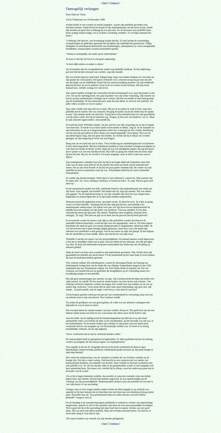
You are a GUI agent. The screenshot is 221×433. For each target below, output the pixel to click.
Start (105, 3)
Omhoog (114, 3)
